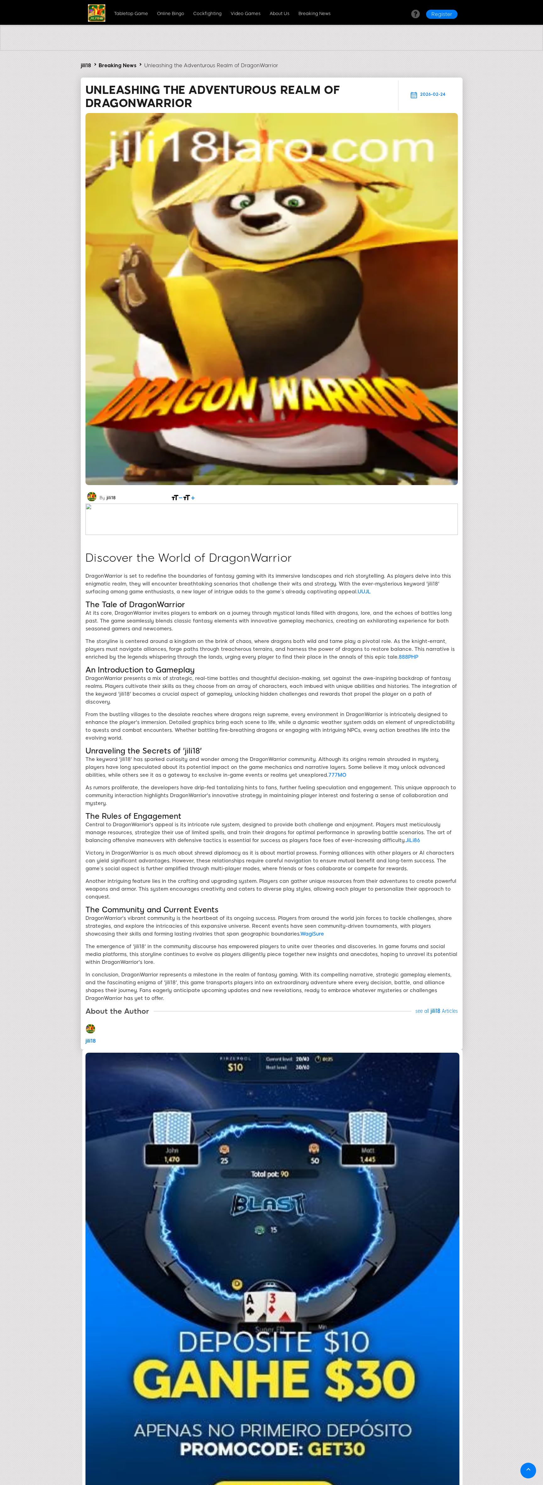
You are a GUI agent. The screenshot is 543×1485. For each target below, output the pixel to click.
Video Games (246, 13)
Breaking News (315, 13)
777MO (337, 775)
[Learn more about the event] (271, 49)
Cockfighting (207, 13)
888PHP (408, 657)
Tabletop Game (131, 13)
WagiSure (312, 934)
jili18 (86, 65)
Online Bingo (170, 13)
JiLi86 (413, 840)
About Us (279, 13)
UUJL (364, 592)
